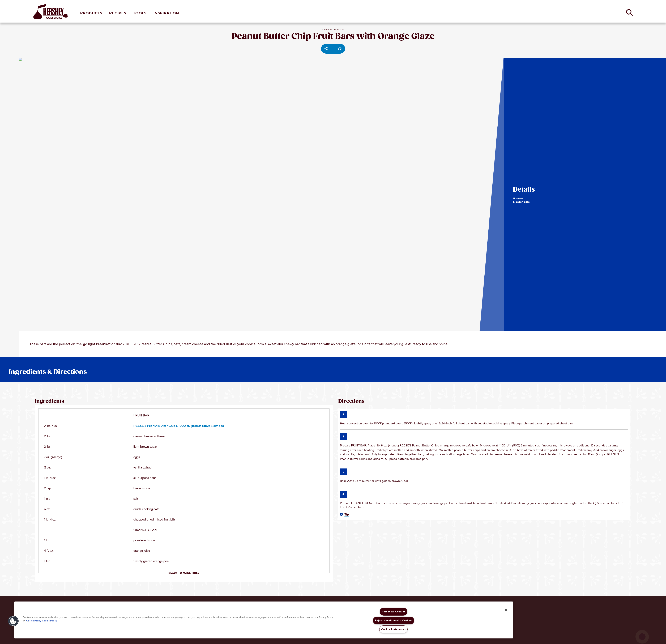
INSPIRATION (166, 13)
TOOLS (139, 13)
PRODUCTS (91, 13)
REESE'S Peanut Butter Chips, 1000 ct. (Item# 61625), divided (178, 426)
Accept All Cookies (393, 611)
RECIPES (117, 13)
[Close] (506, 610)
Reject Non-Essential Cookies (393, 620)
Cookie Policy (33, 620)
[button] (13, 621)
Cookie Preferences (393, 629)
